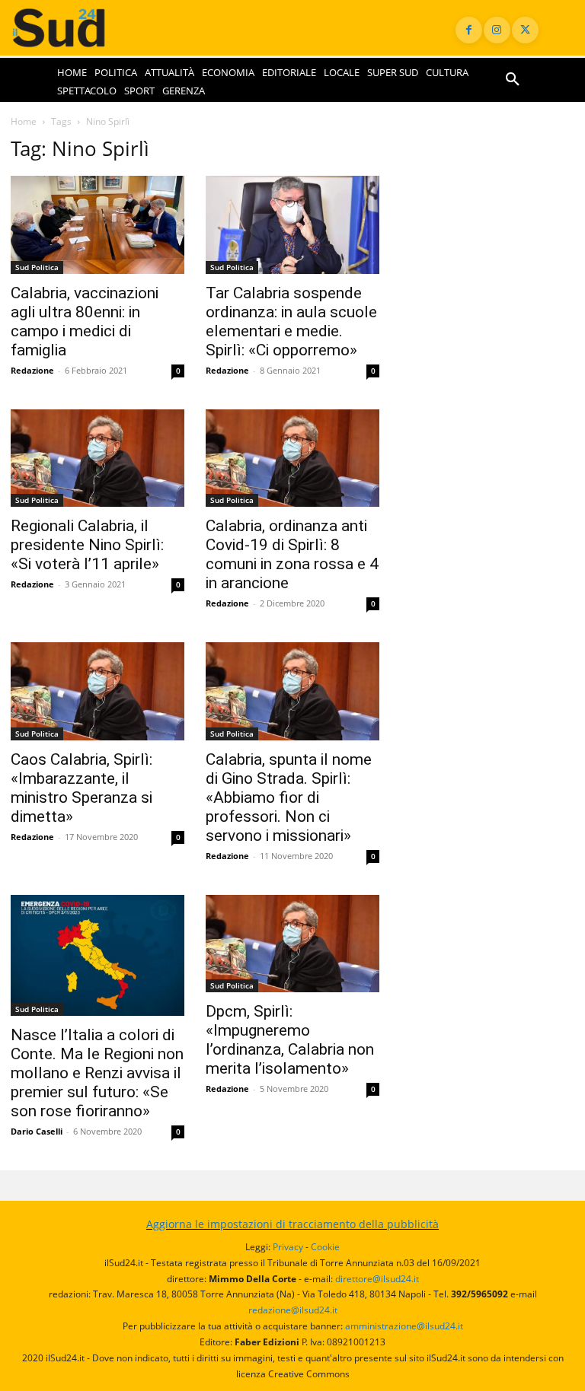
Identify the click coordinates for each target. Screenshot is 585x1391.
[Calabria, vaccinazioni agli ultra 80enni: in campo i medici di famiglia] (97, 224)
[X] (525, 30)
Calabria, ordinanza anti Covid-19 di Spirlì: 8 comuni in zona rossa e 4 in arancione (292, 554)
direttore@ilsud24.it (377, 1278)
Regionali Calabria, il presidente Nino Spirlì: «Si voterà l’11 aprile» (87, 545)
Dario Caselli (36, 1131)
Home (24, 121)
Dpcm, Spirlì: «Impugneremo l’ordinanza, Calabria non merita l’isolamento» (290, 1039)
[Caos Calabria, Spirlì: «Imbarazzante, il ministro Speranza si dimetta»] (97, 691)
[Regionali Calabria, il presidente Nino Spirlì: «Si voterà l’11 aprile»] (97, 458)
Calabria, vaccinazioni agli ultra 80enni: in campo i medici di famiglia (84, 321)
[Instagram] (497, 30)
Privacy (288, 1246)
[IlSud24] (73, 28)
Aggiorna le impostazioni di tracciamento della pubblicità (292, 1224)
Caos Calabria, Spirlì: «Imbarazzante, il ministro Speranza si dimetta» (81, 788)
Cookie (325, 1246)
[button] (512, 80)
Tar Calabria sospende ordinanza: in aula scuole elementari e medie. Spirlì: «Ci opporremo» (291, 321)
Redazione (32, 370)
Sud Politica (37, 267)
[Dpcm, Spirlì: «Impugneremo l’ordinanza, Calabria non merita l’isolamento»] (292, 943)
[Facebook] (469, 30)
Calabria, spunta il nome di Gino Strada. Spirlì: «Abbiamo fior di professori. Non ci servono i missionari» (289, 797)
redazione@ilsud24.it (292, 1309)
